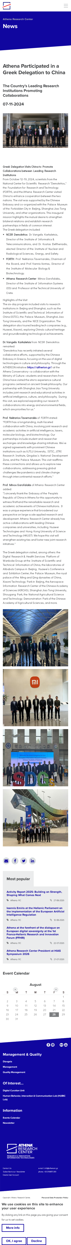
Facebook (15, 860)
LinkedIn (32, 860)
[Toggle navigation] (65, 5)
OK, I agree (14, 1241)
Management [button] (10, 1066)
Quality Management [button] (14, 1072)
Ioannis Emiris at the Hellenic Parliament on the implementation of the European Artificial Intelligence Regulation (35, 911)
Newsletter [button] (9, 1122)
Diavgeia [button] (7, 1061)
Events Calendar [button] (11, 1117)
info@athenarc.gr (51, 1168)
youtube (66, 1045)
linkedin (53, 1045)
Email (6, 860)
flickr (61, 1045)
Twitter (23, 860)
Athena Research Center (18, 19)
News (10, 26)
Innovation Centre (23, 5)
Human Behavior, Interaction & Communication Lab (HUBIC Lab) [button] (34, 1097)
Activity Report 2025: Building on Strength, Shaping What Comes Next (34, 893)
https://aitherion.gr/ (39, 367)
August (35, 984)
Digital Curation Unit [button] (13, 1090)
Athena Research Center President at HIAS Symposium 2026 (34, 952)
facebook (48, 1045)
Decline (36, 1241)
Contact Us (7, 1168)
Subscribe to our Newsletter (14, 1171)
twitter (57, 1045)
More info (13, 1228)
